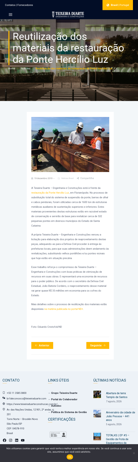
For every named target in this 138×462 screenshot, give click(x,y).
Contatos (10, 5)
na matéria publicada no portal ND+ (63, 309)
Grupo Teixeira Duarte (64, 393)
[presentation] (97, 394)
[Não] (133, 453)
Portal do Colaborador (64, 399)
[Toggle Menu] (10, 15)
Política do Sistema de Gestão (69, 412)
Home (11, 68)
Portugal (124, 5)
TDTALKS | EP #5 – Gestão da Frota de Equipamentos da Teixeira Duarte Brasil (118, 441)
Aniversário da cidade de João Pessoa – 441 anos (120, 416)
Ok (69, 457)
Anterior (44, 345)
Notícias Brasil (67, 178)
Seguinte (96, 345)
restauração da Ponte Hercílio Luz (50, 192)
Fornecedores (25, 5)
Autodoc (56, 405)
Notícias (25, 68)
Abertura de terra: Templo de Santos (116, 395)
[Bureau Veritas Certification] (58, 436)
